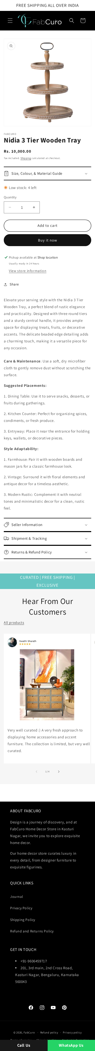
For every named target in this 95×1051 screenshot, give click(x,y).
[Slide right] (58, 771)
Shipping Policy (22, 919)
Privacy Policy (21, 908)
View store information (27, 270)
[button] (10, 20)
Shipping (26, 158)
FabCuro (29, 1032)
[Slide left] (36, 771)
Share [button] (14, 284)
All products (14, 622)
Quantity (10, 197)
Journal (16, 896)
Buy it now (47, 240)
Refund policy (49, 1032)
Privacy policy (72, 1032)
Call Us (23, 1045)
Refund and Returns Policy (32, 931)
